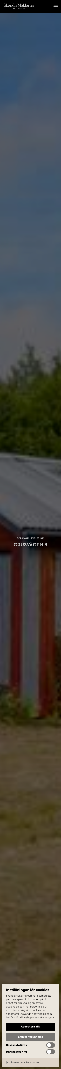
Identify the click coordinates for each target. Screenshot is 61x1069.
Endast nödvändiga (30, 1036)
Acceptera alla (30, 1026)
